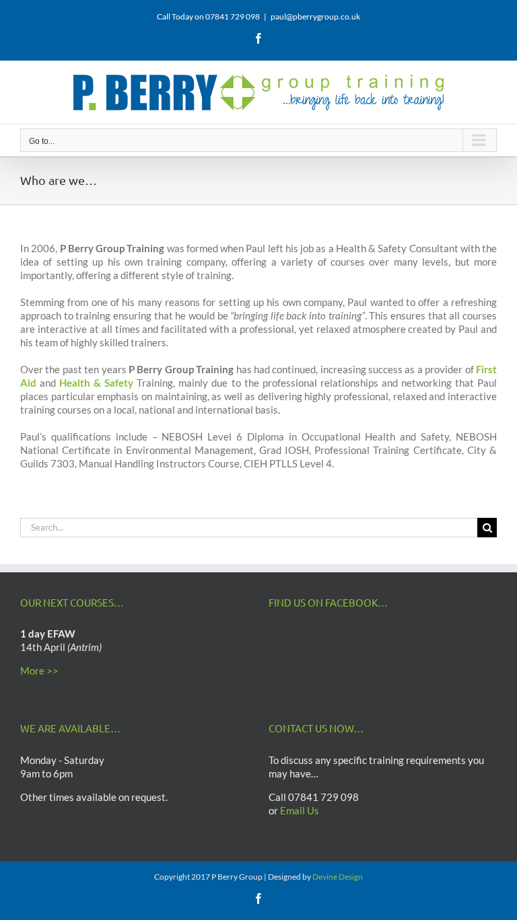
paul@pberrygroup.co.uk (315, 16)
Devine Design (337, 877)
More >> (39, 670)
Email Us (299, 810)
